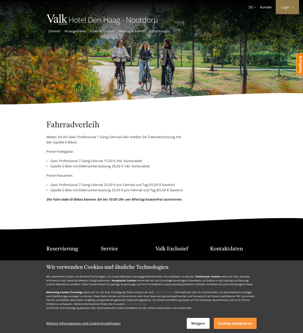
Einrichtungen (159, 31)
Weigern (198, 323)
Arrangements (75, 31)
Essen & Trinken (102, 31)
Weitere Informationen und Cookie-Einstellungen (83, 323)
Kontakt (266, 7)
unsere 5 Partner (164, 292)
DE (251, 7)
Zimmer (54, 31)
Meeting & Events (131, 31)
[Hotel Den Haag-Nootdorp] (102, 23)
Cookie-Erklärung (136, 304)
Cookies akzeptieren (235, 323)
